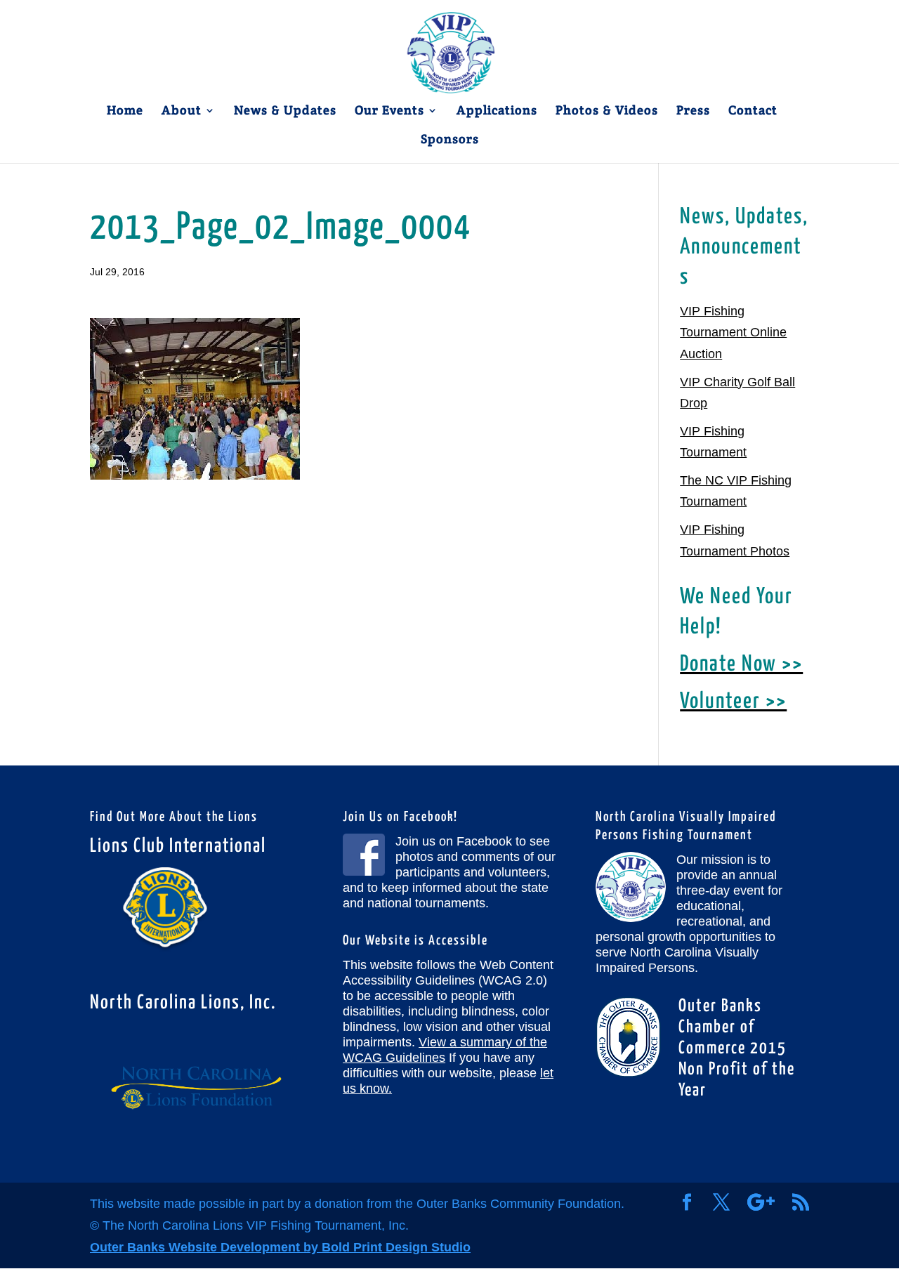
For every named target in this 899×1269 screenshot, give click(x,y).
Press (693, 111)
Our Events (389, 111)
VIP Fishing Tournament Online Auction (733, 332)
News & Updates (285, 111)
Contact (752, 111)
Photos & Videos (607, 111)
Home (125, 111)
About (182, 111)
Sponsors (450, 140)
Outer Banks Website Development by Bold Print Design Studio (280, 1247)
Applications (497, 111)
